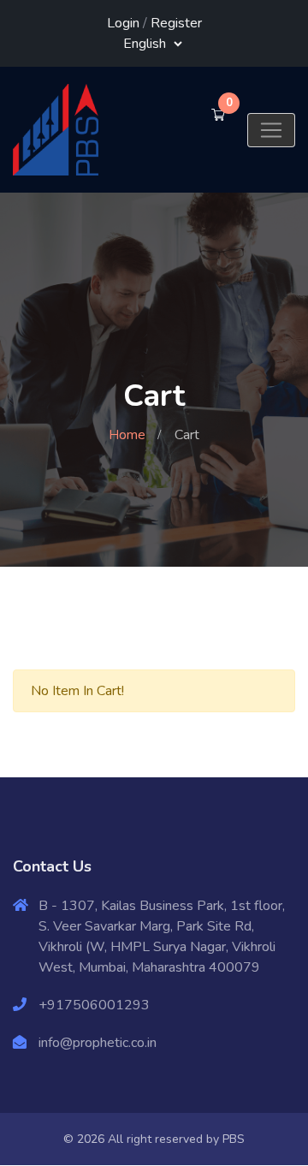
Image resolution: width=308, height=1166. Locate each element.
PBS (233, 1139)
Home (127, 434)
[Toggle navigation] (271, 130)
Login (123, 23)
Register (176, 23)
